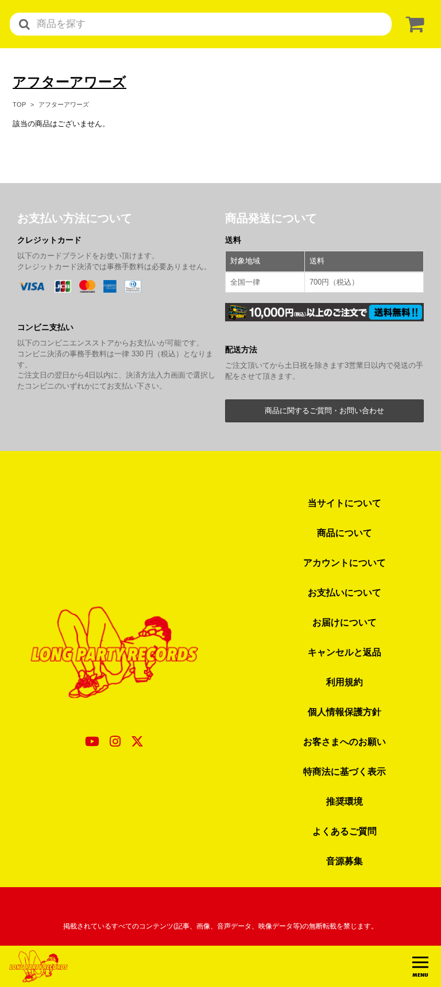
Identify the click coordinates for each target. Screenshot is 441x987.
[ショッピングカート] (412, 24)
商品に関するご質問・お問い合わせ (324, 410)
